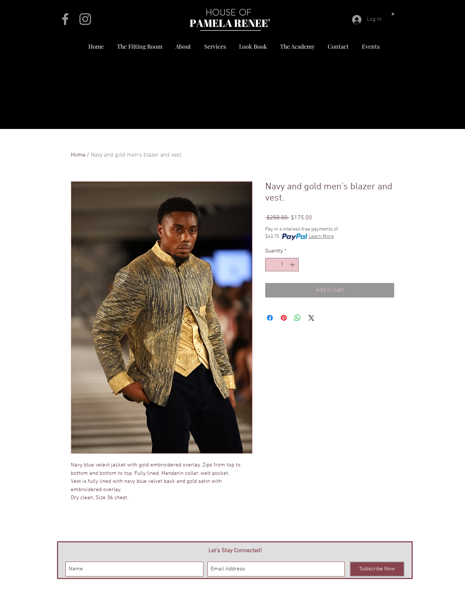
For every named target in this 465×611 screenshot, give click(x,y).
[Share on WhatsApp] (297, 317)
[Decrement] (270, 264)
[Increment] (293, 264)
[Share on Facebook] (270, 317)
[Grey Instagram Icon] (85, 19)
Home (78, 155)
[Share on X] (311, 317)
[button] (393, 13)
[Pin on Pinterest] (283, 317)
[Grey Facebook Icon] (65, 19)
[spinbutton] (281, 264)
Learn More (321, 237)
